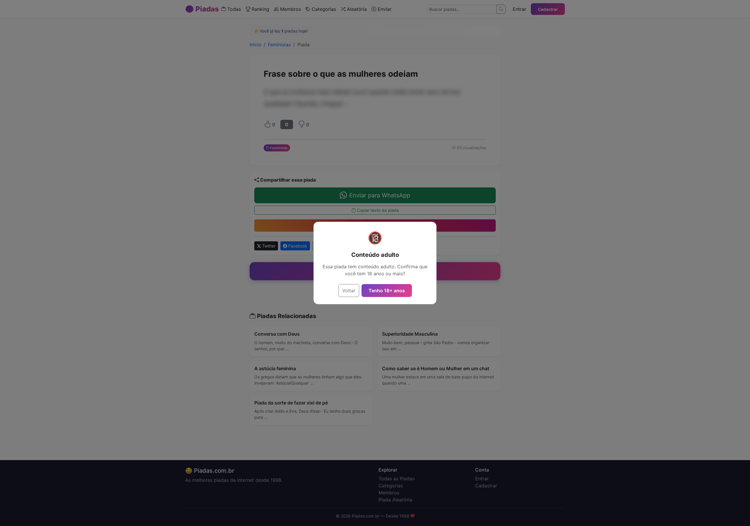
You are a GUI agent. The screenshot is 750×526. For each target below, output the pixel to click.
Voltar (348, 290)
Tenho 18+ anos (387, 290)
